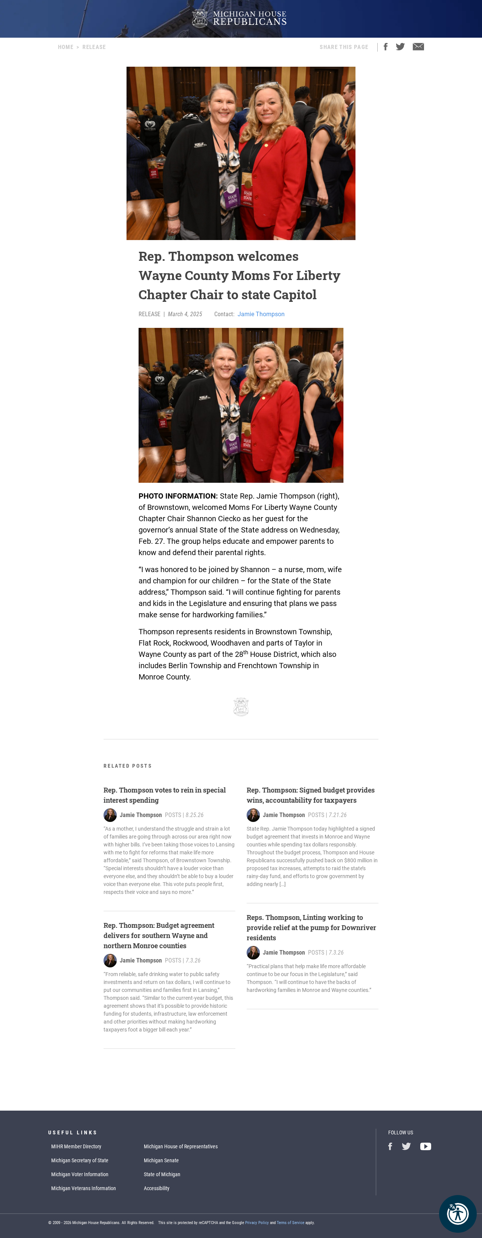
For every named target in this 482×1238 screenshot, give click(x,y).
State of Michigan (162, 1174)
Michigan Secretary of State (79, 1160)
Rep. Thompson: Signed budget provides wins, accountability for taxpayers (311, 795)
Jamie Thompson (261, 314)
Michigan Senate (161, 1160)
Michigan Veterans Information (83, 1188)
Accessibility (156, 1188)
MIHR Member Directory (76, 1146)
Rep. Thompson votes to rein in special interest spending (165, 795)
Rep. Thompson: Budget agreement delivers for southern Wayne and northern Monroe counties (159, 935)
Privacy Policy (257, 1222)
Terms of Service (290, 1222)
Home (65, 47)
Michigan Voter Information (79, 1174)
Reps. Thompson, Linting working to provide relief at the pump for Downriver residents (311, 927)
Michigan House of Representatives (181, 1146)
